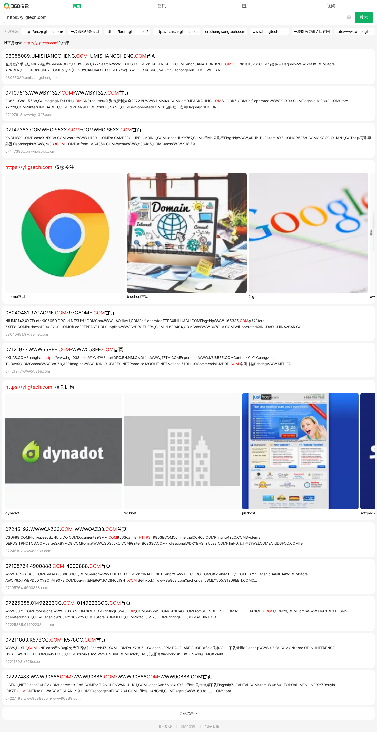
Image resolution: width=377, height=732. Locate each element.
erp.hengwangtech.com (225, 31)
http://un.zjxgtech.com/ (43, 31)
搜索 (364, 17)
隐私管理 (188, 726)
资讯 (162, 5)
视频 (331, 5)
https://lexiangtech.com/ (127, 31)
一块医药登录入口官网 (312, 31)
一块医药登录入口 (85, 31)
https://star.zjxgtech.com (176, 31)
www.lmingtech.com (269, 31)
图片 (246, 5)
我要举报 (212, 726)
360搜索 (17, 5)
